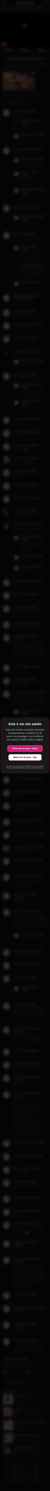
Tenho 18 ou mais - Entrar (25, 748)
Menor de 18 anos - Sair (25, 757)
